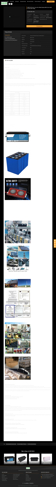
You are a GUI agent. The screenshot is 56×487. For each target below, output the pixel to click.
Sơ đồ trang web (28, 480)
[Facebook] (22, 483)
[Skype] (30, 483)
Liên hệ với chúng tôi (38, 1)
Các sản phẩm (12, 1)
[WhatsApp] (31, 483)
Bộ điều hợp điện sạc (15, 479)
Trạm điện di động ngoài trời (16, 474)
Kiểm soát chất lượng (30, 1)
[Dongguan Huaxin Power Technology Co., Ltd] (4, 3)
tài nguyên (43, 1)
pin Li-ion (3, 474)
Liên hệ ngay (50, 1)
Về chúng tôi (17, 1)
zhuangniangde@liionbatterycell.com (48, 476)
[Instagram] (27, 483)
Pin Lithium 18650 (4, 479)
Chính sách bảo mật (28, 479)
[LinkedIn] (25, 483)
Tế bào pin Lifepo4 (4, 475)
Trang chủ (27, 474)
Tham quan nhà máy (23, 1)
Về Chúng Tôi (27, 475)
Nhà (7, 1)
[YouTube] (26, 483)
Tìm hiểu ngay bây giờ (39, 26)
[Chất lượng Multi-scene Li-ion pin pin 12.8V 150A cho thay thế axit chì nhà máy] (34, 459)
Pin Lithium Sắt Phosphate (16, 475)
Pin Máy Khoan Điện (4, 480)
